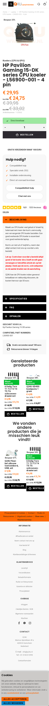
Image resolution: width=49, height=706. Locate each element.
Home (5, 12)
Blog (24, 550)
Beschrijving (18, 219)
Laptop (13, 12)
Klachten (24, 618)
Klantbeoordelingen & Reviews (24, 554)
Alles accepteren (15, 699)
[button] (10, 4)
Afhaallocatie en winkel (24, 536)
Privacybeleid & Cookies (14, 513)
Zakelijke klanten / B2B (24, 609)
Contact (31, 513)
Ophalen (15, 316)
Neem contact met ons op (24, 541)
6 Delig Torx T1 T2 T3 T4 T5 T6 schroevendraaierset (11, 378)
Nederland (24, 646)
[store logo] (24, 4)
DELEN (6, 212)
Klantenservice (24, 520)
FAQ (12, 307)
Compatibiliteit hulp (24, 188)
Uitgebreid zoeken (25, 516)
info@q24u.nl (28, 652)
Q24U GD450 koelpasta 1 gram (33, 378)
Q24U (24, 637)
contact (13, 248)
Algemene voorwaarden (24, 614)
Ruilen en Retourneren (24, 582)
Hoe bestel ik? (24, 545)
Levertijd (24, 568)
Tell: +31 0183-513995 (24, 655)
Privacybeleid (24, 591)
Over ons (39, 516)
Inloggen (24, 605)
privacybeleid (32, 693)
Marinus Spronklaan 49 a (24, 640)
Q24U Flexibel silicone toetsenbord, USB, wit (11, 453)
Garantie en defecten (24, 586)
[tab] (24, 219)
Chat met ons (24, 196)
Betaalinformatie (24, 577)
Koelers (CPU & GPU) (14, 60)
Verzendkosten (24, 573)
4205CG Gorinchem (24, 643)
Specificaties (18, 298)
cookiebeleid (13, 693)
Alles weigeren (13, 703)
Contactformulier (24, 661)
